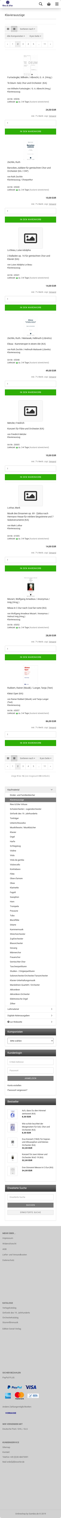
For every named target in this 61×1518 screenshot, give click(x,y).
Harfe (12, 841)
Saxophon (14, 897)
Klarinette (14, 887)
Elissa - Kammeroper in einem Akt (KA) (26, 344)
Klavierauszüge (17, 800)
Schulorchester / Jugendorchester (25, 809)
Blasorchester (16, 943)
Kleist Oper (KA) (15, 693)
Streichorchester (17, 934)
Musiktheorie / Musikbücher (23, 827)
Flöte (12, 874)
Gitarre (13, 925)
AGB (4, 1249)
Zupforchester (16, 938)
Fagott (13, 892)
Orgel (12, 837)
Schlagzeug (15, 846)
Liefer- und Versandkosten (14, 1254)
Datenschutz (8, 1260)
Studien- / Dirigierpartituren (22, 971)
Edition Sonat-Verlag (11, 1329)
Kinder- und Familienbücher (22, 795)
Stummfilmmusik (10, 1322)
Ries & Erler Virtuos (18, 804)
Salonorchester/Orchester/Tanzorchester (29, 975)
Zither (12, 1003)
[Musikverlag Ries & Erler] (6, 4)
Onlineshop (20, 1513)
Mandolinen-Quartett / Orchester (25, 985)
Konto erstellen (14, 1085)
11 (45, 44)
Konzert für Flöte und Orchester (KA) (25, 428)
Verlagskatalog (9, 1308)
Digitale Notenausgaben (18, 1015)
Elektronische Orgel (19, 999)
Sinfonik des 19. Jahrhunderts (23, 813)
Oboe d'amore (16, 878)
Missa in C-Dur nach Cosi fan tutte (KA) (27, 608)
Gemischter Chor (17, 962)
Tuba (12, 915)
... (39, 44)
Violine (13, 850)
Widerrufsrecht (9, 1243)
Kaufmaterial (13, 790)
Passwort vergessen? (17, 1090)
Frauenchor (15, 957)
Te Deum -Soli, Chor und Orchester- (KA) (27, 83)
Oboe (12, 883)
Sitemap (6, 1447)
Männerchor (15, 952)
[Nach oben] (52, 1513)
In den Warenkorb (30, 131)
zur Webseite (16, 1022)
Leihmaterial (13, 1009)
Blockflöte (14, 920)
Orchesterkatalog (10, 1317)
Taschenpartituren (18, 966)
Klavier (13, 832)
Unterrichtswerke (18, 823)
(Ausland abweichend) (39, 102)
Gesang (13, 948)
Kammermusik (16, 929)
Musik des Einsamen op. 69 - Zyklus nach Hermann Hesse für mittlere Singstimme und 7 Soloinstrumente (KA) (30, 516)
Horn (12, 901)
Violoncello (15, 864)
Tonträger (14, 818)
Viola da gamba (17, 860)
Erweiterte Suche (30, 1212)
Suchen (30, 1205)
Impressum (7, 1238)
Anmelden (30, 1078)
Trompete (14, 906)
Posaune (14, 911)
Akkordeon (15, 989)
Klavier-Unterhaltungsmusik (22, 980)
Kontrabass (15, 869)
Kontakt (6, 1452)
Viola (12, 855)
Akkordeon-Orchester (20, 994)
